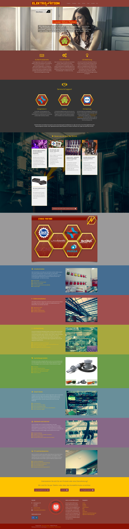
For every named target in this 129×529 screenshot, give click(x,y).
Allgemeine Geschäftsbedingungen (89, 513)
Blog (83, 508)
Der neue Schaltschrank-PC (39, 188)
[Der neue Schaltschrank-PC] (39, 181)
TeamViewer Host (93, 114)
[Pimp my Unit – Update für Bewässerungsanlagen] (73, 147)
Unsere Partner (86, 507)
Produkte (84, 505)
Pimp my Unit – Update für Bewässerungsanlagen (73, 158)
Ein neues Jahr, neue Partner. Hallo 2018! (54, 150)
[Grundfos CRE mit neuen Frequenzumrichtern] (89, 147)
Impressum (85, 511)
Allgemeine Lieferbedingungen (89, 514)
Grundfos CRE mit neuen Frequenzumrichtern (89, 158)
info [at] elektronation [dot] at (39, 510)
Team (84, 510)
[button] (67, 277)
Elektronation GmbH (45, 525)
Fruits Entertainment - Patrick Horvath (54, 527)
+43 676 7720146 (36, 508)
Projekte (84, 504)
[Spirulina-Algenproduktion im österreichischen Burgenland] (39, 144)
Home (84, 503)
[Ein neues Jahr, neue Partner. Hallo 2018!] (56, 143)
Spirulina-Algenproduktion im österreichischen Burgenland (39, 152)
